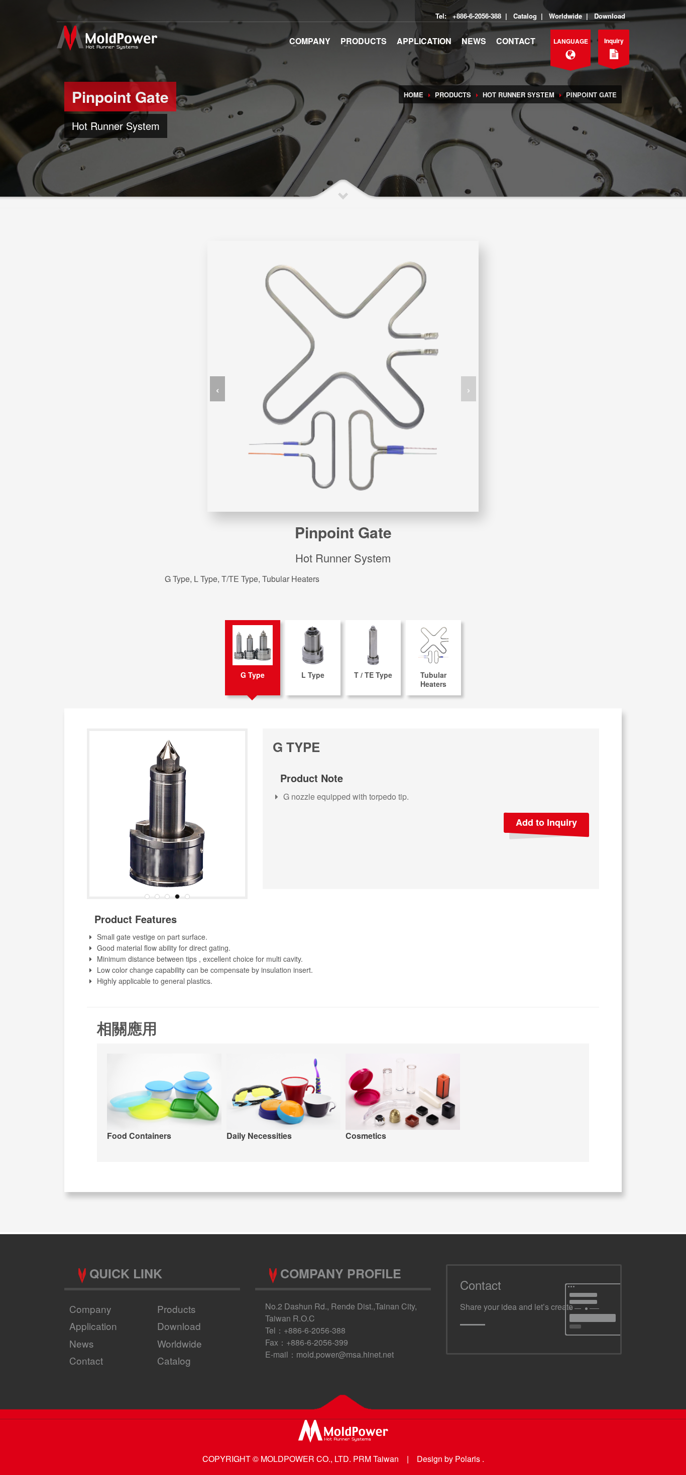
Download (609, 16)
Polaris (467, 1458)
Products (363, 41)
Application (424, 41)
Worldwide (565, 16)
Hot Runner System (518, 94)
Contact (515, 41)
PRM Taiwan (376, 1458)
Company (309, 41)
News (474, 41)
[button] (147, 897)
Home (413, 94)
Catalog (525, 16)
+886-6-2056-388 (476, 16)
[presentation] (217, 388)
